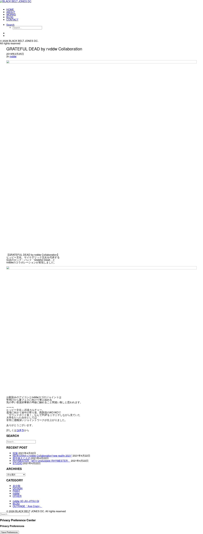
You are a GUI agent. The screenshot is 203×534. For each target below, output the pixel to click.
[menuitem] (23, 9)
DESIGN (18, 488)
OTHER (17, 496)
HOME (10, 9)
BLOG (9, 17)
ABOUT (10, 12)
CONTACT (12, 19)
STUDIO (17, 463)
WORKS (11, 14)
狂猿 (15, 453)
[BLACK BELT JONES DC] (20, 3)
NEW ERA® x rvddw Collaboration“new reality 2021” (42, 455)
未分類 (16, 486)
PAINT (16, 491)
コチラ (20, 430)
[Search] (21, 441)
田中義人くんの (21, 458)
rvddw (13, 56)
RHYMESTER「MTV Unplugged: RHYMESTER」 (41, 460)
